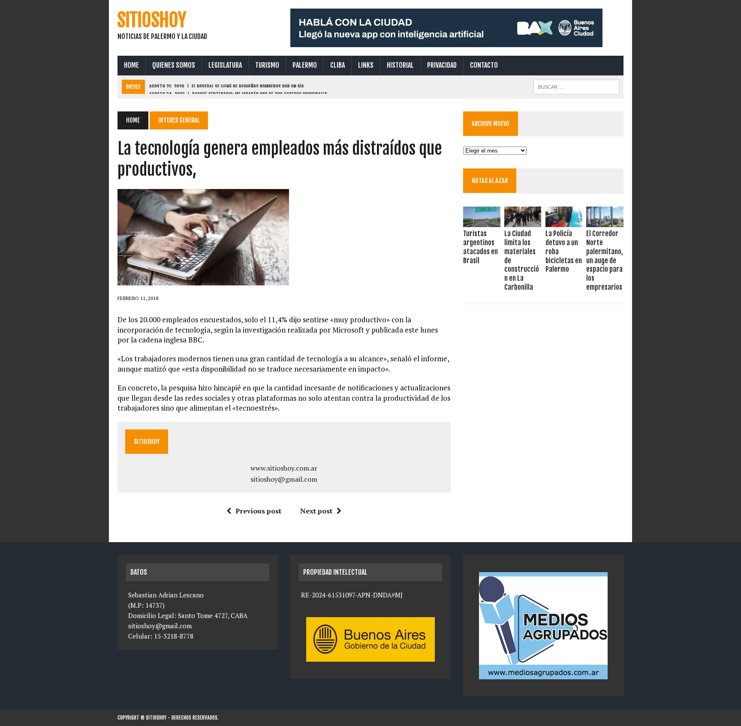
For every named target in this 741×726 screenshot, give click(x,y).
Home (131, 65)
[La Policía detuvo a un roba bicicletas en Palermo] (563, 221)
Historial (400, 65)
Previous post (258, 511)
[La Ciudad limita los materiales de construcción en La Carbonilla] (522, 221)
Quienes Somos (173, 65)
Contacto (484, 65)
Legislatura (225, 65)
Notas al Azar (490, 180)
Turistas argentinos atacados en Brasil (480, 246)
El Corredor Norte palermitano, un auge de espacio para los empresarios (604, 260)
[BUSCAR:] (576, 86)
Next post (316, 511)
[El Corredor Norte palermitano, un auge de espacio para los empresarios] (604, 221)
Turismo (267, 65)
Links (366, 65)
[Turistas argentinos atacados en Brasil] (481, 221)
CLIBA (337, 65)
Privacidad (442, 65)
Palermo (304, 65)
